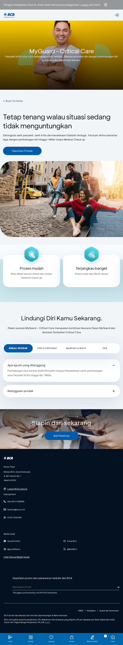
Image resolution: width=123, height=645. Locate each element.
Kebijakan (91, 610)
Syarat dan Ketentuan (109, 610)
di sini (47, 622)
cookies (84, 4)
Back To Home (14, 100)
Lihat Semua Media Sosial (17, 557)
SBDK (80, 610)
